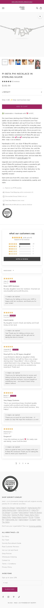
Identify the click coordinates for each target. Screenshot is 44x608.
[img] (8, 279)
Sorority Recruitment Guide (11, 543)
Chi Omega (6, 512)
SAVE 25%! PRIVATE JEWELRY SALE (22, 2)
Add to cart (22, 106)
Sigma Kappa (23, 520)
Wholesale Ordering (9, 557)
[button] (7, 81)
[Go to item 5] (31, 62)
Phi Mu (31, 517)
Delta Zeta (6, 515)
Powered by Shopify (28, 603)
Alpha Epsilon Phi (34, 508)
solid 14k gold (22, 158)
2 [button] (19, 463)
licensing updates (35, 526)
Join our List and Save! (10, 550)
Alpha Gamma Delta (9, 510)
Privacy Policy (7, 567)
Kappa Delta (6, 517)
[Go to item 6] (38, 64)
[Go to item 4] (24, 62)
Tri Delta (14, 512)
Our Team (5, 540)
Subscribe (9, 589)
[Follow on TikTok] (19, 597)
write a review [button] (22, 259)
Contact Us (6, 560)
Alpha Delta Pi (21, 508)
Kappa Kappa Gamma (19, 517)
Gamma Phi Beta (17, 515)
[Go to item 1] (5, 62)
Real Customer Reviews (10, 547)
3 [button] (22, 463)
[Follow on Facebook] (3, 597)
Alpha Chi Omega (8, 508)
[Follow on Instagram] (8, 597)
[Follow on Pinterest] (14, 597)
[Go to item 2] (11, 62)
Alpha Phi (34, 510)
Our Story (5, 536)
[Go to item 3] (18, 62)
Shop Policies (7, 554)
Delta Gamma (23, 512)
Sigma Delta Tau (11, 520)
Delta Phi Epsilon (36, 512)
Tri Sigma (32, 520)
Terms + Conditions (9, 564)
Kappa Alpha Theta (31, 515)
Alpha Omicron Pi (24, 510)
